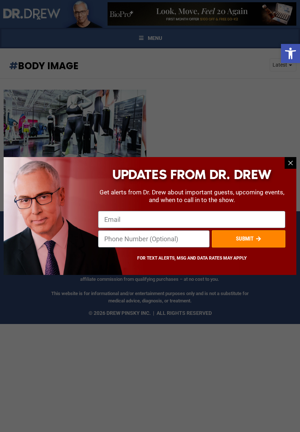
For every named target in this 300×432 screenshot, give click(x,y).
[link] (290, 53)
